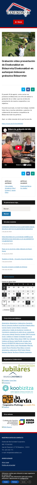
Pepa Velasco (21, 348)
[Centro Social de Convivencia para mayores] (5, 407)
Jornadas (25, 341)
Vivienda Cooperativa (25, 352)
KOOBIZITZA (11, 343)
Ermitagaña (22, 336)
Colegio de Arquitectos (16, 330)
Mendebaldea (23, 345)
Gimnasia (32, 339)
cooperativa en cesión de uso (17, 332)
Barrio (24, 325)
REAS (19, 350)
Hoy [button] (12, 309)
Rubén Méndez (25, 350)
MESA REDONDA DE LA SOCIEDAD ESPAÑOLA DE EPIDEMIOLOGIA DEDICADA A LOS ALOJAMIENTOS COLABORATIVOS (18, 239)
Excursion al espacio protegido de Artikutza (14, 267)
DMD (27, 334)
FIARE (24, 339)
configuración (24, 478)
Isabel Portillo (18, 341)
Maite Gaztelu (6, 345)
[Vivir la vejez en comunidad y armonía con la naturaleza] (9, 380)
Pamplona (14, 348)
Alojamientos (5, 323)
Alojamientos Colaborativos (18, 323)
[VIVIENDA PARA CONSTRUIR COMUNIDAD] (18, 400)
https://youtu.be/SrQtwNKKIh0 (12, 123)
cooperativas (30, 332)
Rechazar (14, 482)
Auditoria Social (17, 325)
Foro (28, 339)
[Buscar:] (18, 208)
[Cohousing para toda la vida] (18, 367)
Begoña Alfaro (30, 325)
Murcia (9, 348)
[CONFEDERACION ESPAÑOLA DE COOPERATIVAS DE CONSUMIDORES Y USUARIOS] (18, 422)
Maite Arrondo (19, 343)
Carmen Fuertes (6, 327)
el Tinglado (15, 336)
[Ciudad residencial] (13, 375)
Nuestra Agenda (9, 276)
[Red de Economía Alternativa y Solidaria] (7, 427)
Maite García (28, 343)
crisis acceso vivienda (8, 334)
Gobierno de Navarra (8, 341)
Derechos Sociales (20, 334)
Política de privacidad (8, 465)
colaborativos (6, 330)
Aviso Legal (5, 462)
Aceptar (6, 482)
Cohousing (24, 327)
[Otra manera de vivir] (6, 383)
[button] (6, 310)
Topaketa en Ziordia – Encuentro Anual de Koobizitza (17, 259)
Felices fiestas (18, 339)
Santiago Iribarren (7, 352)
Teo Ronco (16, 352)
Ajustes (24, 482)
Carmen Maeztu (16, 327)
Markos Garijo (14, 345)
